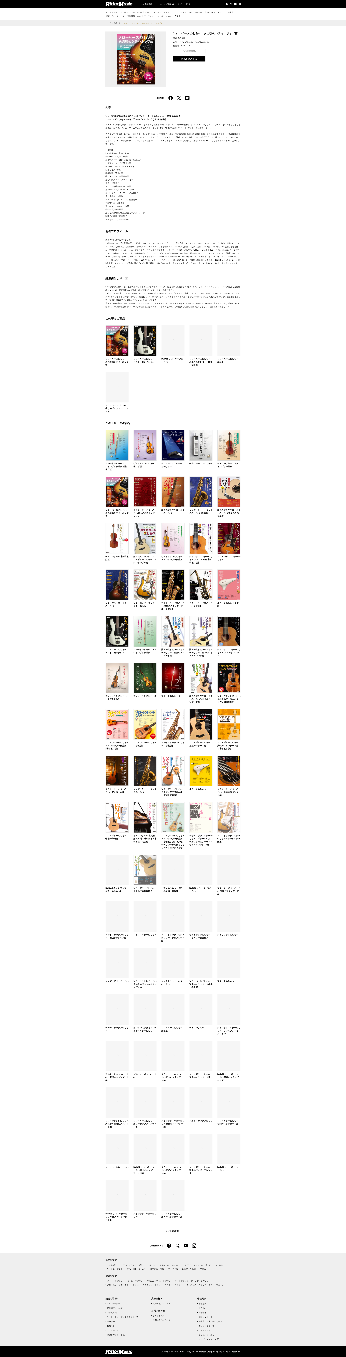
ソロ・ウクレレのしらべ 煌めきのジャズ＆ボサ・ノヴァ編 (145, 984)
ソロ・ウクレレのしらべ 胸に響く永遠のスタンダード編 (117, 1123)
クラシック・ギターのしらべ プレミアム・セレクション (229, 1030)
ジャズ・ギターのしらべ (117, 981)
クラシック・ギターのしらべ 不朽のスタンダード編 (173, 1170)
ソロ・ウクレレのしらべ (117, 1167)
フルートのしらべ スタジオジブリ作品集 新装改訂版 (116, 466)
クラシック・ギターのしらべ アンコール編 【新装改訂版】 (201, 559)
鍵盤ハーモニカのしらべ (201, 463)
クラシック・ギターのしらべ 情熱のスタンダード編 (173, 1123)
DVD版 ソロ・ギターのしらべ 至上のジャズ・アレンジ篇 (144, 1170)
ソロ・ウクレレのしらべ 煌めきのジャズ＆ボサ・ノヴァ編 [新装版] (229, 699)
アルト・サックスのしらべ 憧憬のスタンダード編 (117, 1077)
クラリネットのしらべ (227, 934)
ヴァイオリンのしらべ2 (144, 696)
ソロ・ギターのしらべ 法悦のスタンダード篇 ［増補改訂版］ (229, 745)
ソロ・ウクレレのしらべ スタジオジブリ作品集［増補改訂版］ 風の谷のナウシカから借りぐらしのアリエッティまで (174, 841)
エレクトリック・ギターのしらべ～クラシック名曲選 (229, 838)
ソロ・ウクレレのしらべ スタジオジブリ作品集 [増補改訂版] (117, 745)
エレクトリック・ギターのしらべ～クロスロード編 (173, 937)
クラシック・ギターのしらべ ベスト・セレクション (229, 652)
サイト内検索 (172, 1231)
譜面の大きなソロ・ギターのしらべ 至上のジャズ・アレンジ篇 (201, 652)
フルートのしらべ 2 (170, 696)
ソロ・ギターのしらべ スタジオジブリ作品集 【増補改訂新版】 (173, 792)
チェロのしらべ (196, 1027)
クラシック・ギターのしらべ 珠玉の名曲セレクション (145, 513)
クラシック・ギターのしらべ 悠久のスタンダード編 (173, 1077)
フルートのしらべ (225, 981)
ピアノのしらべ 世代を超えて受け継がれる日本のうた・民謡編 (145, 838)
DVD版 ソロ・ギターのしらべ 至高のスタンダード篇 (116, 1216)
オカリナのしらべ (197, 789)
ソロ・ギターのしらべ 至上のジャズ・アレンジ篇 (201, 1170)
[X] (231, 4)
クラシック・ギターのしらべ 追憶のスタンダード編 (229, 792)
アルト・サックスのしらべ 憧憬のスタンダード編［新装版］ (173, 606)
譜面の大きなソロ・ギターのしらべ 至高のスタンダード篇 (173, 652)
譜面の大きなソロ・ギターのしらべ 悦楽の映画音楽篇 (229, 513)
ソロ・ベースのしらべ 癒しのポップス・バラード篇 (117, 408)
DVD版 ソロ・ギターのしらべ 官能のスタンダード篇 (228, 1077)
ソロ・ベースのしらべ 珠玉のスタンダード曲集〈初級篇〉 (201, 361)
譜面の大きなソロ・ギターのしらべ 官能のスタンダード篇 (201, 699)
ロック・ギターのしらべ (145, 934)
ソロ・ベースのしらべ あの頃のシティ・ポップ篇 (117, 361)
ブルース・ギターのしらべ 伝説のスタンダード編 (229, 891)
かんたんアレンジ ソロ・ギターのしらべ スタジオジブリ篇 (145, 559)
